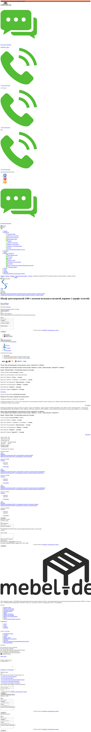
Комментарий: (4, 326)
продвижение (10, 669)
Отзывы (5, 271)
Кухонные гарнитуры (8, 610)
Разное (5, 617)
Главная (5, 231)
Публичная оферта (7, 642)
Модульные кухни (7, 611)
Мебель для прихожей (8, 615)
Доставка (5, 635)
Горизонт (30, 276)
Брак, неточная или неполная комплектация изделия (16, 641)
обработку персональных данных (50, 330)
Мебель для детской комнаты (10, 616)
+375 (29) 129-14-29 (5, 85)
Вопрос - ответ (7, 637)
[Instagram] (4, 179)
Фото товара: (4, 540)
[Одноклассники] (4, 183)
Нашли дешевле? (5, 310)
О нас (4, 269)
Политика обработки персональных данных (14, 273)
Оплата (5, 636)
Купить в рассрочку (6, 340)
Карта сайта (3, 656)
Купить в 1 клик (8, 336)
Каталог (7, 276)
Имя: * (2, 317)
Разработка (3, 669)
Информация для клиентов (9, 638)
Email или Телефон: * (6, 526)
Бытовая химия (7, 607)
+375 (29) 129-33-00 (5, 169)
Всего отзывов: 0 (5, 303)
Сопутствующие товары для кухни (11, 619)
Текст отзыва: (4, 532)
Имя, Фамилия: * (5, 523)
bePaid (28, 358)
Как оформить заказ (8, 633)
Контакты (5, 272)
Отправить (3, 331)
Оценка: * (3, 530)
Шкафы (12, 276)
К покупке (3, 518)
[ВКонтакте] (4, 176)
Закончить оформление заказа (7, 694)
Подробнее (13, 341)
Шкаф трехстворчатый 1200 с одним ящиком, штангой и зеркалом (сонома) (19, 505)
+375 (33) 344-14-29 (5, 127)
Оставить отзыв (4, 446)
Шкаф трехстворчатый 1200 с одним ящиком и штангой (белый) (16, 456)
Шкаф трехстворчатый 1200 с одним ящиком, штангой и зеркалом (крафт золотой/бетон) (22, 472)
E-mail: (2, 704)
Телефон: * (3, 320)
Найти (16, 277)
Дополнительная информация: (8, 707)
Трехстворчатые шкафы (21, 276)
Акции (5, 252)
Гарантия (5, 640)
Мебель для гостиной (8, 608)
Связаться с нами (5, 47)
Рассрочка (5, 250)
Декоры (5, 268)
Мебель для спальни (8, 614)
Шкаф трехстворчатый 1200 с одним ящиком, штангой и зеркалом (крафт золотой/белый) (22, 489)
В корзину (7, 334)
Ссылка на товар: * (5, 323)
